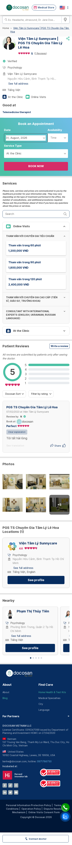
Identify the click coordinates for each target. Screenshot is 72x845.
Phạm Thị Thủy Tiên (33, 611)
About (7, 684)
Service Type (13, 145)
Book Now (36, 166)
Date (7, 130)
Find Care (46, 684)
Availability (55, 130)
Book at (11, 421)
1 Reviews (40, 53)
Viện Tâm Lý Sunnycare (38, 543)
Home (6, 28)
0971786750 (44, 761)
